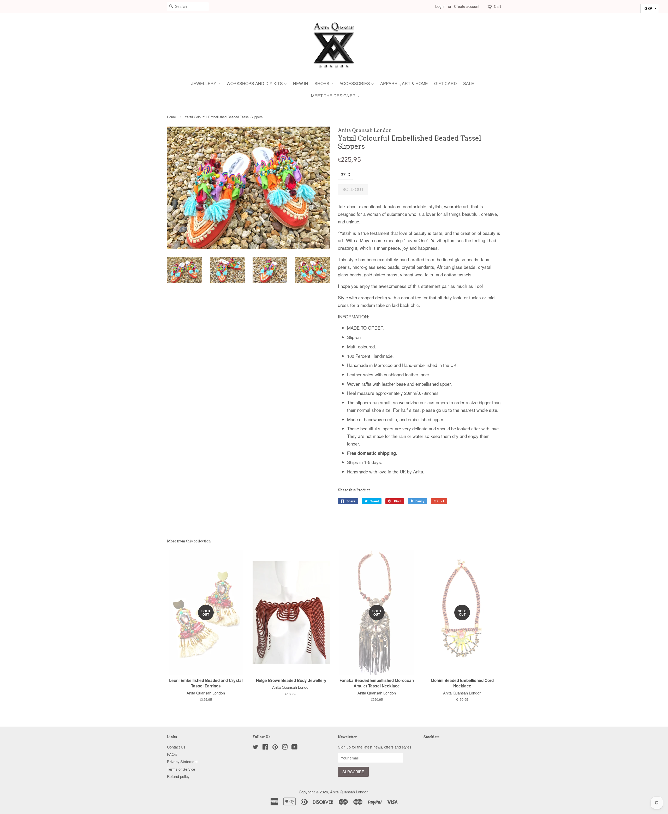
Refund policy (178, 776)
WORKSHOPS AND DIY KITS (255, 83)
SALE (468, 83)
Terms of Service (181, 769)
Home (171, 116)
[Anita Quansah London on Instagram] (285, 747)
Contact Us (176, 747)
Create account (466, 6)
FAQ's (172, 754)
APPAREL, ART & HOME (404, 83)
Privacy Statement (182, 761)
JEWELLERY (204, 83)
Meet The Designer (334, 96)
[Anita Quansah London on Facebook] (265, 747)
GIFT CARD (445, 83)
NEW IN (300, 83)
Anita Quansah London (349, 791)
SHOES (322, 83)
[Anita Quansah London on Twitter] (255, 747)
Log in (440, 6)
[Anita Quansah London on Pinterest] (275, 747)
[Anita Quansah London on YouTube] (294, 747)
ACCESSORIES (355, 83)
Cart (497, 6)
